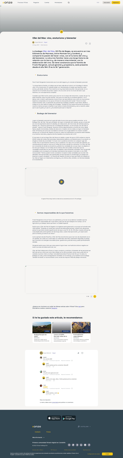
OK (61, 193)
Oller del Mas (48, 51)
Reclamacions (87, 450)
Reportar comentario (65, 360)
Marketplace (58, 2)
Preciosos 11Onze (23, 2)
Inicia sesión (107, 2)
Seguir (45, 42)
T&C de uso (54, 450)
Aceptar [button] (107, 454)
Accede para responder (55, 360)
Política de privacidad (70, 450)
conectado (55, 402)
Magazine (36, 2)
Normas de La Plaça (37, 450)
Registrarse (116, 2)
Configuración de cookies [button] (93, 454)
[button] (94, 296)
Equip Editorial (39, 42)
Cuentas (46, 2)
